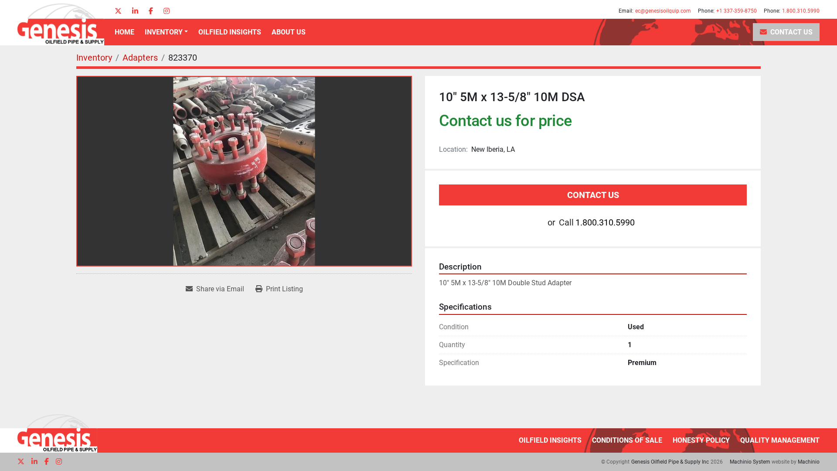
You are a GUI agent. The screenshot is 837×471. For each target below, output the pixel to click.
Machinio (809, 462)
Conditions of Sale (627, 440)
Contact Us (791, 32)
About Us (289, 32)
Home (124, 32)
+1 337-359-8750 (736, 11)
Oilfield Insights (229, 32)
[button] (166, 32)
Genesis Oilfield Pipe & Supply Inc (670, 462)
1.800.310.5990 (801, 11)
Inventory (164, 32)
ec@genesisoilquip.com (663, 11)
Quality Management (780, 440)
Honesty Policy (701, 440)
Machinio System (750, 462)
